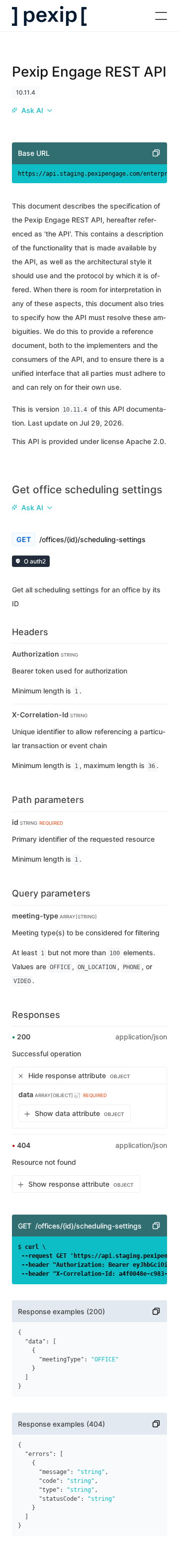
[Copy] (156, 153)
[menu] (32, 110)
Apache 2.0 (145, 441)
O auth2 (35, 561)
